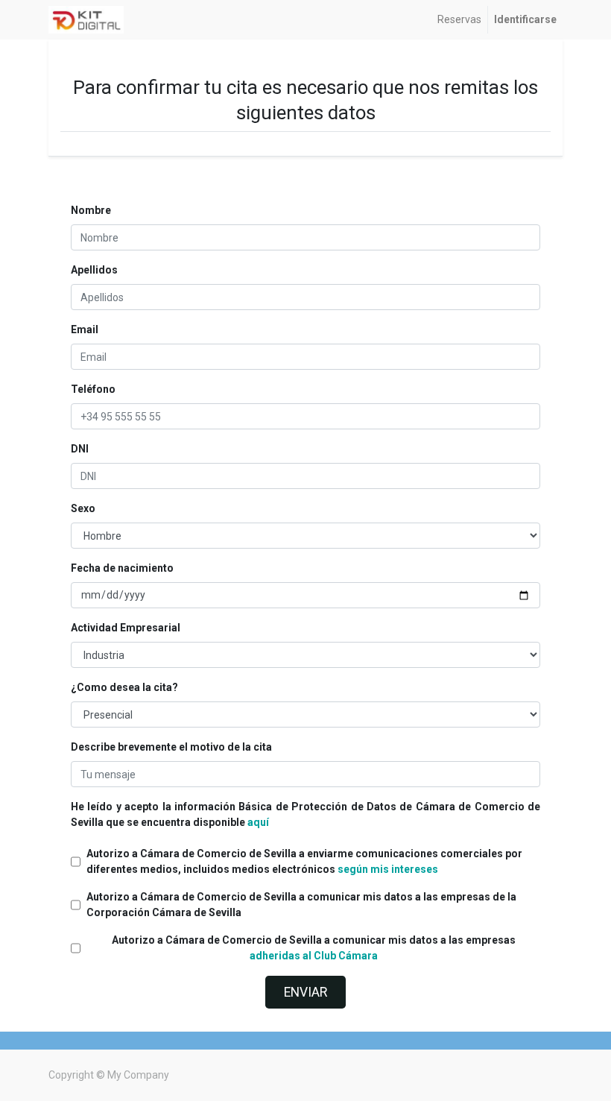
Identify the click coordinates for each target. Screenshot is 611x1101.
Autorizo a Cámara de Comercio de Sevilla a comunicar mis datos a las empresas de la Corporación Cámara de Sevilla (301, 904)
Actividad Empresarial (125, 628)
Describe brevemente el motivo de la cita (171, 747)
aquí (258, 822)
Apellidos (94, 270)
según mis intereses (388, 869)
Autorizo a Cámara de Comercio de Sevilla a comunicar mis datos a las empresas (314, 948)
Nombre (91, 210)
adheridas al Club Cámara (314, 956)
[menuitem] (459, 20)
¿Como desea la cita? (124, 687)
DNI (80, 449)
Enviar (305, 992)
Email (84, 329)
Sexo (83, 508)
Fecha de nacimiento (122, 568)
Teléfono (93, 389)
